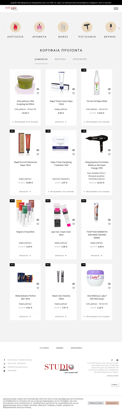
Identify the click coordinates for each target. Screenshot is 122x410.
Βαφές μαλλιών (61, 109)
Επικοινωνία (76, 348)
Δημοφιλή (41, 59)
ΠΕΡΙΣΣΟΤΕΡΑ (112, 376)
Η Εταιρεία (44, 348)
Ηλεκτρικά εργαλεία (96, 176)
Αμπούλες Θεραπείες (61, 179)
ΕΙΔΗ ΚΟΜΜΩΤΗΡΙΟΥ (96, 173)
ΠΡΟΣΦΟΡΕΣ (80, 59)
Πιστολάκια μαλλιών (97, 179)
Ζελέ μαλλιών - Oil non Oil (25, 109)
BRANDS (59, 348)
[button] (25, 122)
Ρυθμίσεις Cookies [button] (96, 403)
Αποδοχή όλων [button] (112, 403)
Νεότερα (60, 59)
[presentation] (3, 28)
